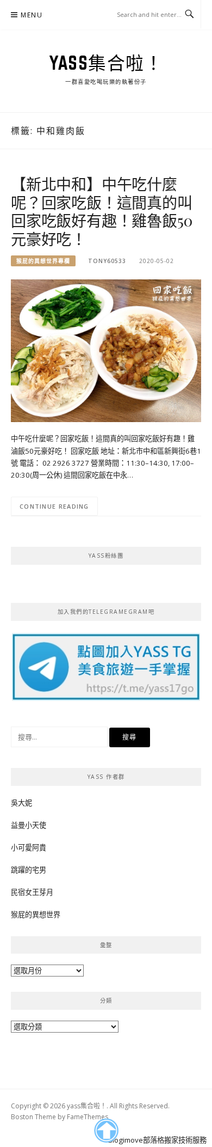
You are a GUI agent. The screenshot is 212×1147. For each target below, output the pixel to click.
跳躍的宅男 (28, 870)
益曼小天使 (28, 825)
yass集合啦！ (106, 63)
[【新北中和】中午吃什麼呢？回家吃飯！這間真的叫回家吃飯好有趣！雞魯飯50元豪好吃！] (106, 350)
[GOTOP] (106, 1130)
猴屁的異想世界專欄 (43, 261)
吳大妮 (21, 803)
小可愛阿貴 (28, 847)
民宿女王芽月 (32, 892)
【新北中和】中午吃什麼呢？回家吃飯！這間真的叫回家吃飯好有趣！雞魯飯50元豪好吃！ (101, 211)
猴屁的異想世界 (35, 914)
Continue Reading (54, 506)
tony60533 (107, 261)
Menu (31, 15)
